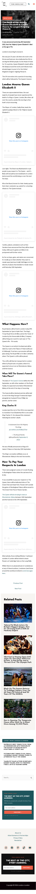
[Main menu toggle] (34, 4)
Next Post (18, 588)
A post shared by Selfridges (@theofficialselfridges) (20, 317)
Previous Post (18, 583)
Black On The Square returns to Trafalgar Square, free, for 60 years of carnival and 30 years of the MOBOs (17, 691)
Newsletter (18, 840)
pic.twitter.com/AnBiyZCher (18, 430)
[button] (29, 4)
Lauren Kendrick (7, 32)
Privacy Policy (17, 838)
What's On (7, 18)
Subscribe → (18, 812)
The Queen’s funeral (16, 381)
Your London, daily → (18, 4)
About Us (18, 833)
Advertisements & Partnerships (18, 835)
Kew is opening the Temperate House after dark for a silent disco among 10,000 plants (17, 722)
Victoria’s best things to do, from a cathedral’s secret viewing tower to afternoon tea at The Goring (18, 755)
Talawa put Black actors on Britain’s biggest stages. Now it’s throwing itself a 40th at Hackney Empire (17, 628)
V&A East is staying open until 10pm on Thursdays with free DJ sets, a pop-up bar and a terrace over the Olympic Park (18, 659)
